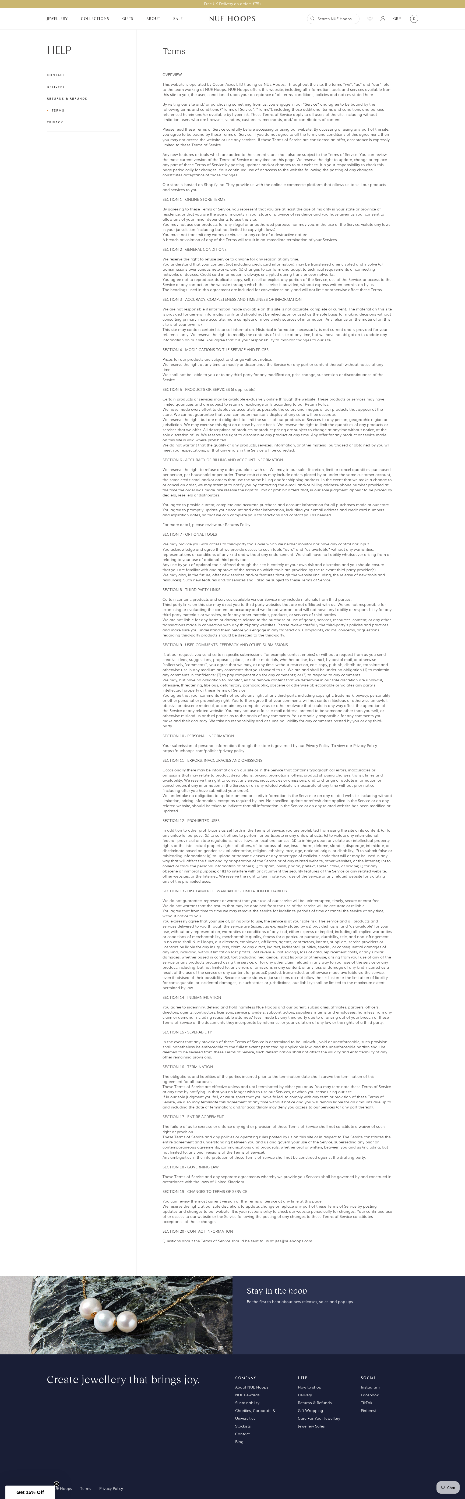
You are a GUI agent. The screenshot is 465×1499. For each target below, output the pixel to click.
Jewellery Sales (311, 1426)
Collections (95, 18)
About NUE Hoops (251, 1387)
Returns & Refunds (67, 98)
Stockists (243, 1426)
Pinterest (368, 1410)
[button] (30, 1492)
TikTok (366, 1402)
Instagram (370, 1387)
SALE (178, 18)
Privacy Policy (111, 1488)
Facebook (370, 1394)
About (153, 18)
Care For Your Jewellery (319, 1418)
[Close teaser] (56, 1484)
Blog (239, 1441)
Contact (56, 75)
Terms (58, 110)
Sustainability (247, 1402)
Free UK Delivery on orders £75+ (232, 3)
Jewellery (57, 18)
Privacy (55, 122)
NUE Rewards (247, 1394)
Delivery (56, 86)
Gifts (127, 18)
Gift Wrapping (310, 1410)
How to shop (309, 1387)
